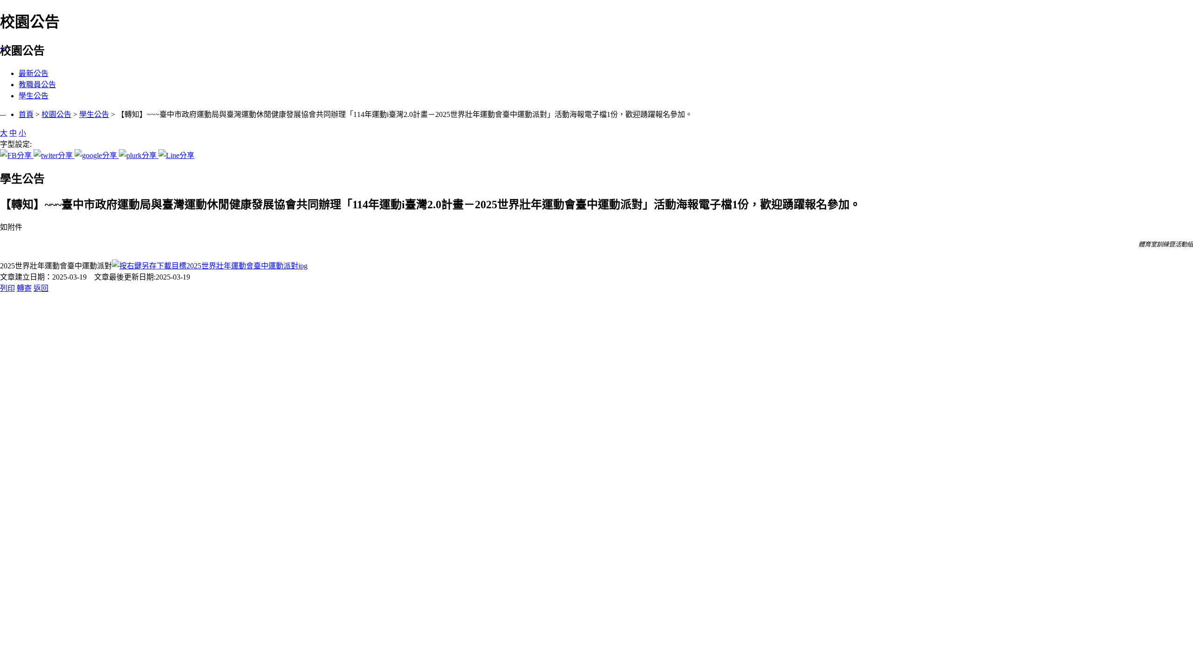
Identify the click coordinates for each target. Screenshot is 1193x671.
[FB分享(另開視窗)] (17, 155)
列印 (7, 288)
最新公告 (33, 73)
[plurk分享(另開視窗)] (138, 155)
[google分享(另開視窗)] (97, 155)
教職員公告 (37, 85)
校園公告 (56, 114)
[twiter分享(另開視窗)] (54, 155)
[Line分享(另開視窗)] (176, 155)
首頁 (26, 114)
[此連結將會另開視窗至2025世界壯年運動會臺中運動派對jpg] (210, 266)
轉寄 (24, 288)
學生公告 (33, 96)
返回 (41, 288)
